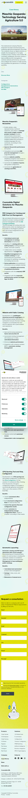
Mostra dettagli (19, 420)
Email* (2, 626)
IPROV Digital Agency (20, 751)
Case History (14, 10)
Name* (3, 610)
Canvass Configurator (20, 741)
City (2, 642)
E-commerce (18, 736)
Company (4, 755)
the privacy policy (14, 685)
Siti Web (3, 89)
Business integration (20, 748)
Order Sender (4, 734)
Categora (3, 748)
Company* (4, 634)
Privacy (3, 794)
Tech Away (4, 746)
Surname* (3, 618)
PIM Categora (5, 87)
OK (14, 424)
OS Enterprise (4, 736)
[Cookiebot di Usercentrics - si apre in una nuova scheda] (19, 372)
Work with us (5, 766)
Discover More (5, 75)
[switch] (24, 404)
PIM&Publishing (18, 743)
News (2, 762)
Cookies (8, 794)
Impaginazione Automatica (9, 86)
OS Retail (3, 741)
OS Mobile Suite (19, 734)
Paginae (3, 743)
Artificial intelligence (20, 746)
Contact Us (19, 2)
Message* (3, 659)
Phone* (3, 650)
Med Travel (4, 751)
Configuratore (5, 84)
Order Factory (4, 739)
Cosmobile (15, 793)
